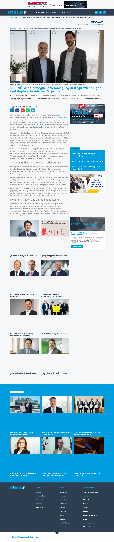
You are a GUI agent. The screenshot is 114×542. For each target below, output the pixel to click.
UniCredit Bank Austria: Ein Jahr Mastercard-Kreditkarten (21, 434)
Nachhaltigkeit (81, 18)
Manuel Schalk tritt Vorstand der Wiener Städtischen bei (56, 434)
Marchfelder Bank (65, 523)
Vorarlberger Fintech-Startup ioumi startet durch (86, 168)
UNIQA (85, 496)
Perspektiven (66, 12)
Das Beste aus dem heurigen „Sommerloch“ (83, 155)
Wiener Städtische (89, 500)
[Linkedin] (100, 12)
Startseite (13, 28)
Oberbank (63, 508)
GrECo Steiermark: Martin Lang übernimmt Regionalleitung (21, 335)
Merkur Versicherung (89, 523)
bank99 (62, 515)
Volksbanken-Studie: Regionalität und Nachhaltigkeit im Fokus (23, 256)
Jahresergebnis (27, 18)
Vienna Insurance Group (90, 492)
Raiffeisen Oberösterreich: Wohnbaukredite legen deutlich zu (53, 295)
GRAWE (85, 511)
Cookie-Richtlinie (41, 496)
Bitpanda (61, 117)
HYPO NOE (63, 511)
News (20, 28)
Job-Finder (55, 12)
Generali (85, 504)
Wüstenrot (86, 527)
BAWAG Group (64, 504)
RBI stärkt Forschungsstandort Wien (54, 334)
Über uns (38, 492)
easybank (62, 519)
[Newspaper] (96, 12)
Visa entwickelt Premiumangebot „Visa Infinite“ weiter (87, 474)
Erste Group (63, 492)
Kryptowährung (71, 18)
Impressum (39, 504)
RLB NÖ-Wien (38, 125)
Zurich (85, 519)
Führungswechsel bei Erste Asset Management (22, 295)
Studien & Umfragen (58, 18)
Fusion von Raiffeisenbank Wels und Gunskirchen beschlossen (87, 434)
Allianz (85, 508)
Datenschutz (39, 500)
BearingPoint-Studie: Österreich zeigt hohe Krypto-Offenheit (54, 256)
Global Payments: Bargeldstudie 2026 (87, 161)
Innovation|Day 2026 (42, 12)
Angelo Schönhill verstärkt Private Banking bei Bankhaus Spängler (54, 474)
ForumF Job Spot (84, 224)
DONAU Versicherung (90, 515)
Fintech (90, 18)
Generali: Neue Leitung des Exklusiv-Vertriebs (23, 374)
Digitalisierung (37, 18)
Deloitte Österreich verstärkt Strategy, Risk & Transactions (54, 374)
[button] (104, 12)
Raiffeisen (63, 496)
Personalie (47, 18)
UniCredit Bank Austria (67, 500)
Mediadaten (39, 508)
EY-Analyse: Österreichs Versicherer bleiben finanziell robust (23, 474)
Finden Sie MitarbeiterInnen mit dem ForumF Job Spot (84, 234)
